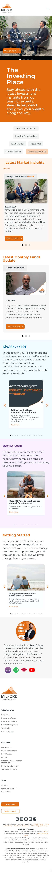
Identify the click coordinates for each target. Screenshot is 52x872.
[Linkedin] (30, 819)
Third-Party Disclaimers (39, 826)
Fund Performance (9, 751)
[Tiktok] (34, 819)
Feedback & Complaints (10, 788)
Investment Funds (8, 718)
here (45, 831)
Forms (4, 757)
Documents (6, 747)
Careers (4, 785)
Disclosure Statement (21, 826)
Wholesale (5, 728)
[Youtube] (25, 819)
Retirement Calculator (10, 766)
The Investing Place (9, 769)
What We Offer (7, 710)
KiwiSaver (5, 715)
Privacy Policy (38, 824)
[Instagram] (21, 819)
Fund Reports (6, 754)
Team (3, 780)
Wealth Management (9, 725)
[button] (48, 8)
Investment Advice (9, 721)
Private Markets (7, 731)
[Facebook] (17, 819)
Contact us (5, 792)
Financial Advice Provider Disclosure (11, 762)
